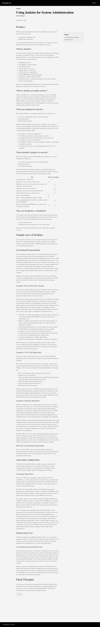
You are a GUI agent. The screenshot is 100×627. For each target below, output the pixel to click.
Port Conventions (69, 39)
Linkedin (19, 594)
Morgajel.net (6, 3)
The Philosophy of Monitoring (72, 37)
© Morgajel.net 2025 (8, 624)
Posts (94, 3)
